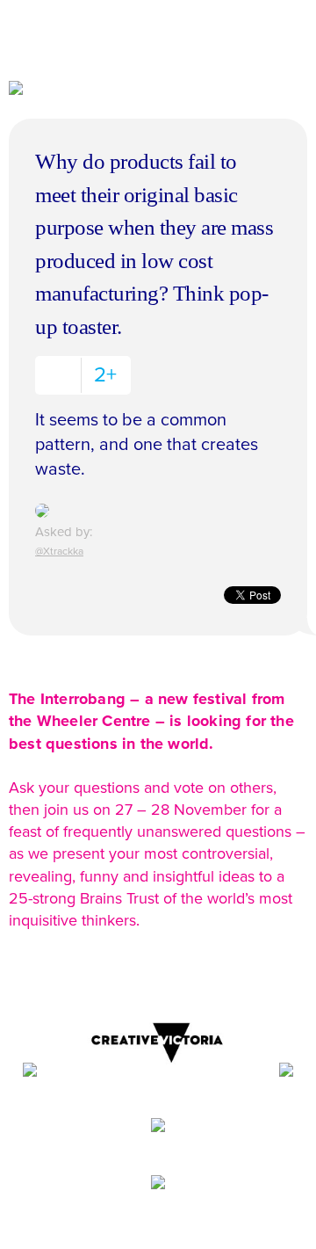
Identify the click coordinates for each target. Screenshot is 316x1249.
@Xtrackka (59, 551)
